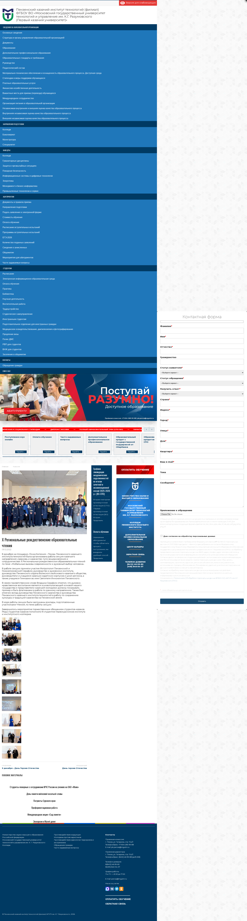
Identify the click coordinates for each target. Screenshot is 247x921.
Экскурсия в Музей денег (44, 821)
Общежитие (8, 252)
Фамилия (166, 326)
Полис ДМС (8, 339)
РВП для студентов (12, 344)
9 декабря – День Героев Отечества (20, 768)
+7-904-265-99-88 (129, 418)
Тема (163, 472)
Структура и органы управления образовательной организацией (33, 38)
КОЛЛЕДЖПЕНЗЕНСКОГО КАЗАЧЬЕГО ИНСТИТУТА (135, 524)
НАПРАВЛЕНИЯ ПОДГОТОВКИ (13, 124)
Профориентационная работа (44, 807)
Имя (163, 336)
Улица (164, 430)
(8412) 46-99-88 (125, 857)
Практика (7, 289)
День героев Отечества (74, 768)
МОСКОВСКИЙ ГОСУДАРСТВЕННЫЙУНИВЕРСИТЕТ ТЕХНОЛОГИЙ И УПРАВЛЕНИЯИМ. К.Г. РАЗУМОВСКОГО (135, 510)
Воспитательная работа (14, 304)
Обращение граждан (12, 365)
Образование (9, 48)
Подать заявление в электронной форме (22, 212)
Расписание (8, 274)
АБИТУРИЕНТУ (17, 410)
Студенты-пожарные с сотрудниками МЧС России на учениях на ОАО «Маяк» (44, 787)
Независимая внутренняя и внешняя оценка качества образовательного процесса (42, 108)
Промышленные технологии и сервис (21, 191)
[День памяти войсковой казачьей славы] (25, 790)
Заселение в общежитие (14, 354)
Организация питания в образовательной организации (29, 103)
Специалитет (9, 145)
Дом (163, 441)
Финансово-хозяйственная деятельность (22, 88)
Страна (165, 399)
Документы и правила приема (17, 202)
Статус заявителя (171, 368)
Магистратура (9, 140)
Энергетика (8, 181)
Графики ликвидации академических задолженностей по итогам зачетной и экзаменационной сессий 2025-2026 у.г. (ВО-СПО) (101, 481)
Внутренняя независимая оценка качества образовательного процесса (37, 113)
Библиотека (8, 294)
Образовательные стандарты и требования (23, 58)
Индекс (165, 410)
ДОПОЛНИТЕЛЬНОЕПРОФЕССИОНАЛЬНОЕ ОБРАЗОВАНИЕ (135, 537)
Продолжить (98, 520)
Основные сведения (12, 33)
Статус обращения (172, 378)
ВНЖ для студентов (12, 349)
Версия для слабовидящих (140, 3)
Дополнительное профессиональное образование (27, 53)
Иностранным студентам (14, 319)
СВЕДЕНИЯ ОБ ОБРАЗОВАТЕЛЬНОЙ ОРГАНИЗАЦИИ (21, 27)
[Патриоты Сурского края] (16, 796)
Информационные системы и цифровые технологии (28, 176)
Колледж (7, 129)
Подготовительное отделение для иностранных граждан (29, 324)
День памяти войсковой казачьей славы (44, 793)
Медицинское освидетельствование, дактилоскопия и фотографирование (38, 329)
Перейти (20, 452)
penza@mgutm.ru (119, 879)
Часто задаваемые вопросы (16, 263)
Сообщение (167, 483)
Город (164, 420)
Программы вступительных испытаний (21, 232)
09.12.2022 (6, 549)
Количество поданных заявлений (18, 242)
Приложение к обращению (176, 510)
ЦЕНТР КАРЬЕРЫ (135, 547)
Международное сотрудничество (18, 98)
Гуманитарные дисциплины (16, 161)
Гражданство (168, 357)
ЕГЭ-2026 (7, 237)
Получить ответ (170, 389)
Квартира (166, 451)
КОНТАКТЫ (6, 360)
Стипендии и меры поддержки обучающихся (24, 78)
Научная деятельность (13, 299)
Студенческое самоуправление (18, 314)
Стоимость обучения (12, 217)
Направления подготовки (15, 207)
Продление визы (11, 334)
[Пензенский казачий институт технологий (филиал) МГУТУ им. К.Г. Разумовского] (54, 15)
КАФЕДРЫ (6, 150)
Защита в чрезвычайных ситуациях (19, 166)
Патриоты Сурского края (44, 800)
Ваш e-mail (167, 462)
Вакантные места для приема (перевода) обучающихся (29, 93)
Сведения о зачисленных (15, 247)
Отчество (166, 347)
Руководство (9, 63)
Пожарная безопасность (14, 171)
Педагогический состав (14, 68)
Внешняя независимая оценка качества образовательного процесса (35, 118)
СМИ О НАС (7, 371)
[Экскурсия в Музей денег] (17, 817)
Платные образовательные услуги (19, 83)
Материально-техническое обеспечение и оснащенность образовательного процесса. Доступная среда (52, 73)
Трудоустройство (11, 309)
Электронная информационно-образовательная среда (29, 279)
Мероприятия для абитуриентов (18, 257)
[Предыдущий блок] (146, 429)
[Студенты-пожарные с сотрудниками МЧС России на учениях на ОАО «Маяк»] (44, 783)
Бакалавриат (9, 135)
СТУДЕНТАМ (7, 268)
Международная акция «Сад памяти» (44, 814)
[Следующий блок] (151, 429)
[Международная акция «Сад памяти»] (23, 810)
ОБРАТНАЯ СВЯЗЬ (135, 554)
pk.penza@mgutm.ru (145, 418)
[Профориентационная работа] (19, 803)
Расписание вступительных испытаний (21, 227)
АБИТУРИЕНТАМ (8, 196)
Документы (8, 43)
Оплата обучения (11, 222)
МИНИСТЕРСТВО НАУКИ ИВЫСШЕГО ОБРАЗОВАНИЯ (135, 497)
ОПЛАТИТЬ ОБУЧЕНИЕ (118, 899)
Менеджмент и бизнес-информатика (20, 186)
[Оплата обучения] (101, 528)
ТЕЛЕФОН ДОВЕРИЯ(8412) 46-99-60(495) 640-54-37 (135, 564)
